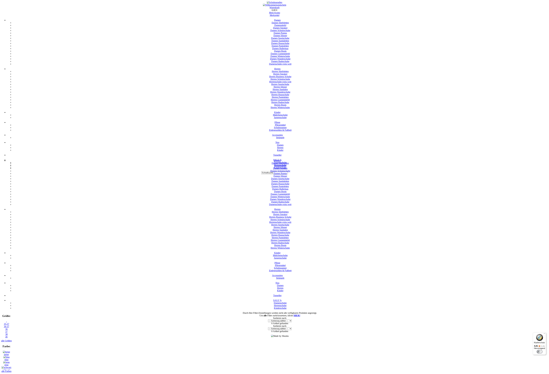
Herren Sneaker (280, 74)
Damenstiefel (280, 25)
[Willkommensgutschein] (274, 5)
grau (6, 365)
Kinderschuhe (280, 308)
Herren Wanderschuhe (280, 92)
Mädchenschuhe (280, 115)
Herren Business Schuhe (280, 76)
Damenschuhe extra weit (280, 64)
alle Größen (6, 340)
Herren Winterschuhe (280, 107)
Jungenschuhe (280, 117)
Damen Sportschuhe (280, 38)
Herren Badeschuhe (280, 102)
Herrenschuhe (280, 305)
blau (6, 359)
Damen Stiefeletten (280, 22)
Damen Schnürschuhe (280, 30)
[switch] (539, 351)
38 (6, 334)
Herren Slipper (280, 87)
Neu (277, 142)
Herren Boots (280, 105)
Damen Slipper (280, 35)
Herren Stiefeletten (280, 71)
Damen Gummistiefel (280, 53)
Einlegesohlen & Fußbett (280, 130)
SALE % (277, 300)
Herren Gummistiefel (280, 100)
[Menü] (544, 334)
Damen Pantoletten (280, 46)
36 (6, 329)
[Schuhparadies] (274, 2)
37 (6, 331)
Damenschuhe (280, 303)
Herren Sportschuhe (280, 84)
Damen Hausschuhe (280, 43)
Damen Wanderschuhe (280, 59)
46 (6, 337)
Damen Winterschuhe (280, 56)
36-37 (6, 326)
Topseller (277, 155)
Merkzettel (274, 15)
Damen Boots (280, 51)
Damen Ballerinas (280, 48)
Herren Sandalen (280, 89)
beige (6, 354)
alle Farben (6, 371)
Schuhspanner (280, 127)
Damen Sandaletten (280, 41)
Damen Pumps (280, 33)
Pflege (277, 122)
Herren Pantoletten (280, 97)
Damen (277, 20)
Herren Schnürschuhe (280, 79)
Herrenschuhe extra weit (280, 81)
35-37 (6, 324)
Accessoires (277, 135)
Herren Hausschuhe (280, 94)
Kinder (277, 112)
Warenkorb (274, 7)
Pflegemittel (280, 125)
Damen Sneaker (280, 28)
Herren (277, 69)
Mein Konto (274, 12)
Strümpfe (280, 137)
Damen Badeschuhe (280, 61)
